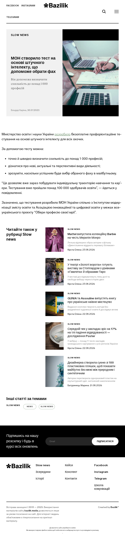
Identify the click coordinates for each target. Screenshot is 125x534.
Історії (40, 478)
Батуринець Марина (78, 385)
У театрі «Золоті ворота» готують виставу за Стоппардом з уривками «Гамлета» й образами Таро (91, 269)
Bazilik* (115, 507)
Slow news (20, 35)
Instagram (28, 6)
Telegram (12, 17)
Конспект (71, 472)
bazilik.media (31, 511)
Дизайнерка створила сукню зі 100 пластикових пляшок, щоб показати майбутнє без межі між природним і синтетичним (91, 368)
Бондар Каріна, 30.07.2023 (25, 110)
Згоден (62, 533)
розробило (62, 134)
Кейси (69, 465)
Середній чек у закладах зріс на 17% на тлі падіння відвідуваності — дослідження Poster (92, 333)
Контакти (71, 478)
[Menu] (115, 11)
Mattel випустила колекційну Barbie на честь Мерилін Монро (92, 236)
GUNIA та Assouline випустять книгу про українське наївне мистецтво (92, 300)
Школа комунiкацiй (102, 487)
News (30, 407)
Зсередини (43, 472)
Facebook (12, 6)
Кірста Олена (75, 250)
